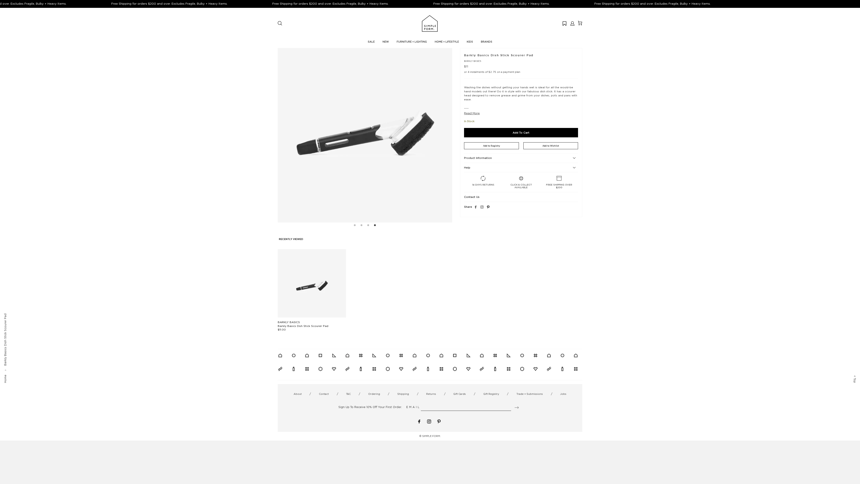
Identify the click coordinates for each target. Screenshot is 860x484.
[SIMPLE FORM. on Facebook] (419, 421)
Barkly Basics (472, 61)
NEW (386, 41)
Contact (324, 393)
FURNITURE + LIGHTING (412, 41)
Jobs (563, 393)
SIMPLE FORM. (431, 436)
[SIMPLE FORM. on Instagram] (482, 207)
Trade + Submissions (529, 393)
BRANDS (486, 41)
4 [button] (375, 226)
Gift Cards (459, 393)
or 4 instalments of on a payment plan (492, 71)
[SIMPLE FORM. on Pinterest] (439, 421)
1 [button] (355, 226)
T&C (348, 393)
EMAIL (413, 407)
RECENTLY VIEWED (291, 239)
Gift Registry (491, 393)
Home (5, 379)
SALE (371, 41)
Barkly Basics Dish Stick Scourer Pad (303, 326)
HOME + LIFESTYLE (447, 41)
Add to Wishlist (550, 146)
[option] (365, 135)
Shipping (403, 393)
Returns (431, 393)
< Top (854, 379)
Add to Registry (491, 146)
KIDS (470, 41)
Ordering (374, 393)
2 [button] (361, 226)
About (298, 393)
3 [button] (368, 226)
